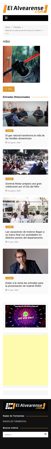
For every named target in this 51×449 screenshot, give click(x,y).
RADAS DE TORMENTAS (14, 421)
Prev (10, 89)
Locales (9, 131)
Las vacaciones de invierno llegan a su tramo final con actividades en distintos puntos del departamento (24, 234)
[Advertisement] (25, 360)
